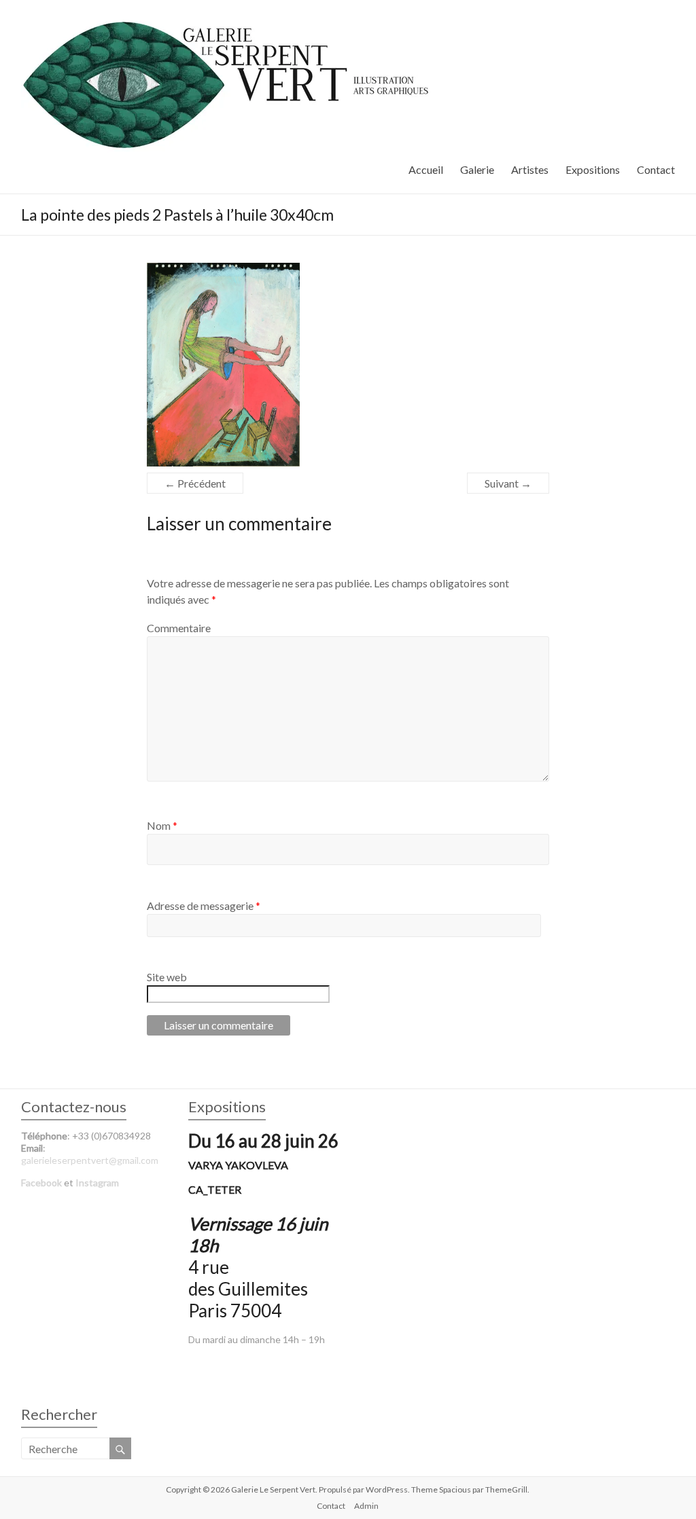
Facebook (41, 1182)
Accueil (425, 169)
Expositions (593, 169)
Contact (656, 169)
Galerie (477, 169)
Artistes (530, 169)
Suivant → (508, 483)
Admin (366, 1506)
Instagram (97, 1182)
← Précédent (195, 483)
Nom (162, 825)
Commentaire (179, 627)
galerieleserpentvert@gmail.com (89, 1160)
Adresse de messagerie (203, 905)
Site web (167, 976)
